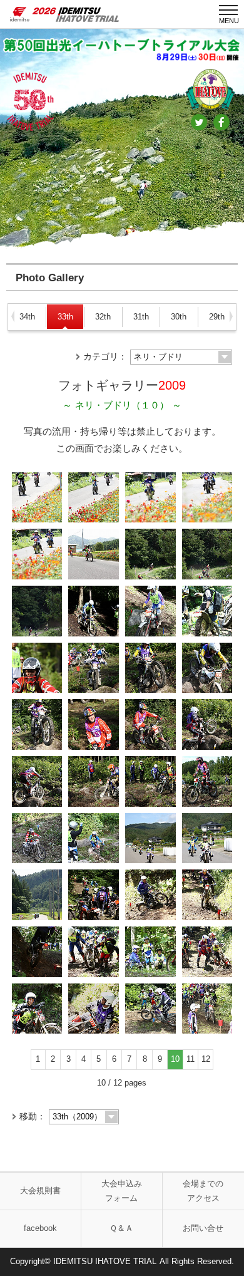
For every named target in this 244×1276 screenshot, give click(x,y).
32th (103, 316)
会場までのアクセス (203, 1191)
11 (190, 1059)
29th (217, 316)
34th (27, 316)
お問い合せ (203, 1228)
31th (141, 316)
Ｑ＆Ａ (121, 1228)
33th (65, 316)
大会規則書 (40, 1190)
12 (205, 1059)
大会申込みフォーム (121, 1191)
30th (178, 316)
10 (175, 1059)
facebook (40, 1228)
